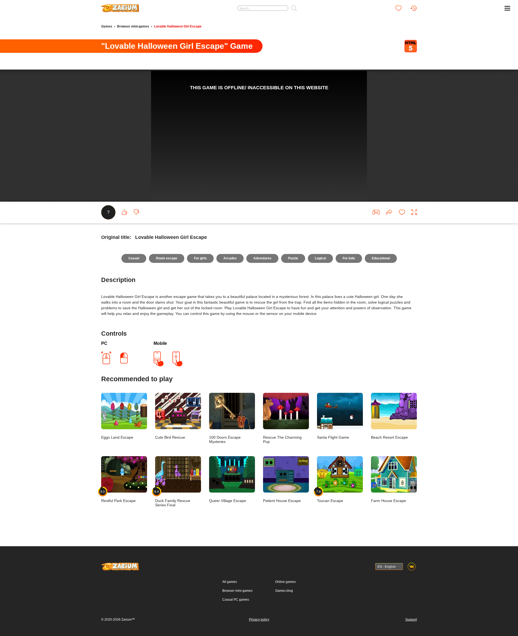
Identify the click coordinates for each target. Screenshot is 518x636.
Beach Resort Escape (389, 437)
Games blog (284, 591)
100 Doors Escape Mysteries (225, 439)
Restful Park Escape (118, 496)
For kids (349, 258)
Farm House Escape (388, 501)
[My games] (398, 8)
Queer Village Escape (227, 501)
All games (229, 582)
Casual (133, 258)
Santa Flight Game (333, 437)
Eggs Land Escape (117, 437)
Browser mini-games (133, 26)
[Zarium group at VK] (411, 566)
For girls (200, 258)
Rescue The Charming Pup (282, 439)
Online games (285, 582)
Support (411, 619)
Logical (320, 258)
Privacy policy (259, 619)
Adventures (262, 258)
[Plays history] (413, 8)
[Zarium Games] (120, 6)
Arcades (230, 258)
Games (106, 26)
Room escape (166, 258)
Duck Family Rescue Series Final (172, 498)
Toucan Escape (330, 496)
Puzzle (293, 258)
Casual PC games (235, 599)
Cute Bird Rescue (170, 437)
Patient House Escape (282, 501)
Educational (381, 258)
